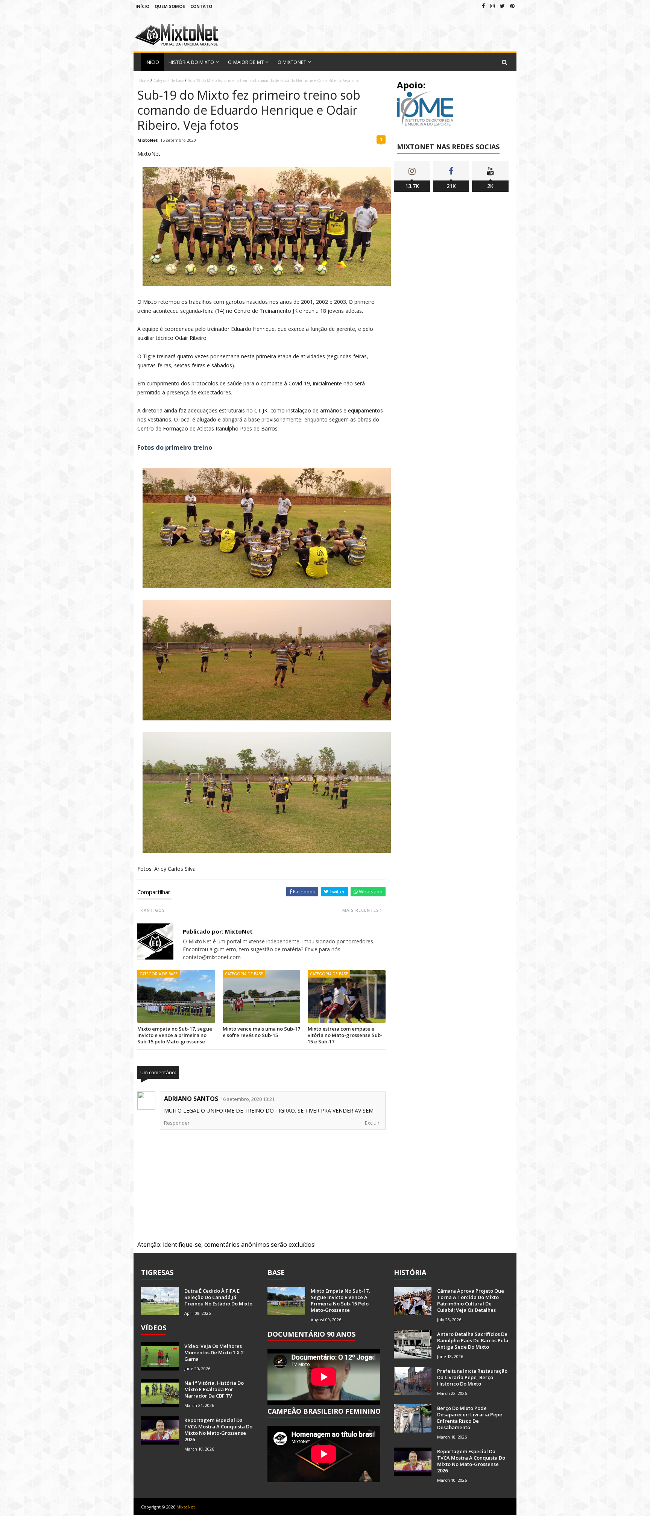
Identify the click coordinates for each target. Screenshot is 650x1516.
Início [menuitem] (152, 62)
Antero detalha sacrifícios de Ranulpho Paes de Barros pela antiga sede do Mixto (472, 1340)
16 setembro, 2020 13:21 (247, 1099)
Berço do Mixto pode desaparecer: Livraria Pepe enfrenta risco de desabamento (469, 1418)
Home (144, 80)
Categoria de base (168, 80)
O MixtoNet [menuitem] (292, 62)
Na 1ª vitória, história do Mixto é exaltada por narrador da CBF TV (214, 1389)
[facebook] (483, 5)
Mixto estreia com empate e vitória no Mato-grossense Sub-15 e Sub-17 (345, 1035)
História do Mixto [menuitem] (191, 62)
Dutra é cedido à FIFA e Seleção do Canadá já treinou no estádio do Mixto (218, 1297)
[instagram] (492, 5)
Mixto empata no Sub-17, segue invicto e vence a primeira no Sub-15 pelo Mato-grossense (174, 1035)
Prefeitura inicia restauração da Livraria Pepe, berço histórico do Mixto (472, 1377)
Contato (201, 6)
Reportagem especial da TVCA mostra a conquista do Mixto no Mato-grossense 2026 (218, 1430)
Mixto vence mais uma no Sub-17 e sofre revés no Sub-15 (261, 1031)
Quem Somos (170, 6)
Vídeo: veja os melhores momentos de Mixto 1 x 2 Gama (213, 1352)
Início (142, 6)
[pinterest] (512, 5)
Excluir (372, 1122)
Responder (177, 1122)
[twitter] (502, 5)
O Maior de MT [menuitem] (245, 62)
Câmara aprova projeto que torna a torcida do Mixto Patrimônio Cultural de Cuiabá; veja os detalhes (470, 1300)
